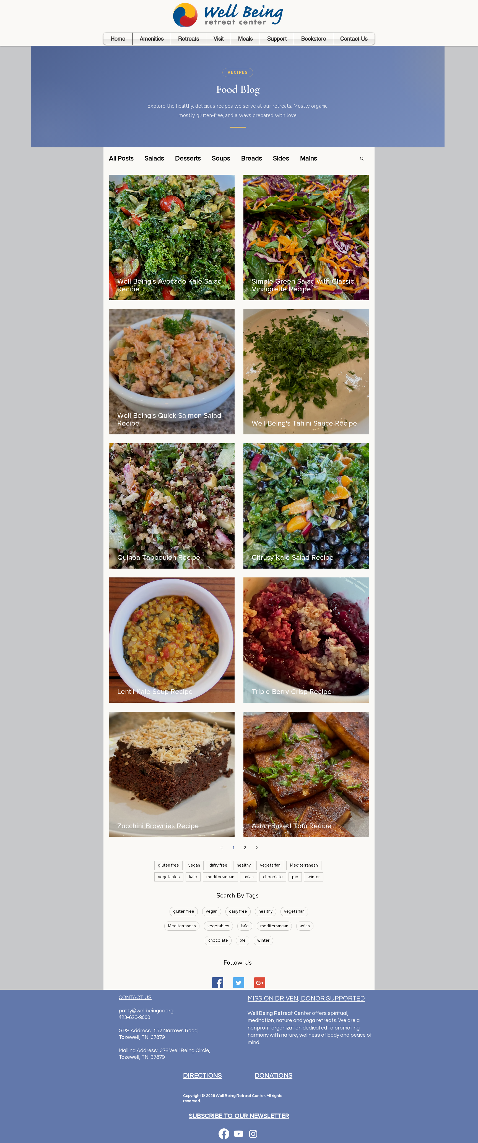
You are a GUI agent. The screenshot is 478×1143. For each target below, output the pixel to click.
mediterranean (220, 876)
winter (314, 876)
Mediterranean (304, 865)
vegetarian (270, 865)
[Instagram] (253, 1133)
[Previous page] (222, 847)
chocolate (273, 876)
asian (249, 876)
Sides (281, 158)
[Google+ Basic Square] (259, 982)
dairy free (218, 865)
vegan (194, 865)
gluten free (168, 865)
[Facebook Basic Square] (217, 982)
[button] (362, 159)
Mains (308, 158)
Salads (154, 158)
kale (193, 876)
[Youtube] (238, 1133)
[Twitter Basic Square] (238, 982)
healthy (244, 865)
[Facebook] (224, 1133)
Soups (221, 158)
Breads (251, 158)
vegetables (169, 876)
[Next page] (256, 847)
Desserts (188, 158)
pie (295, 876)
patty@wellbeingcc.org (146, 1010)
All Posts (121, 158)
